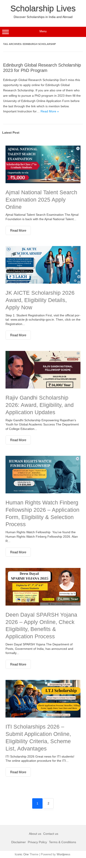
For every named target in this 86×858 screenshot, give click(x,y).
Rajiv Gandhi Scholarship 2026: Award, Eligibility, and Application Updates (40, 404)
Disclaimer (19, 842)
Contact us (50, 833)
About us (35, 833)
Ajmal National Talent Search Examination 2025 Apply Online (41, 199)
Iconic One (22, 854)
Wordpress (63, 854)
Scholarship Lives (43, 8)
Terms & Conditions (62, 842)
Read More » (50, 111)
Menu (43, 31)
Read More (18, 230)
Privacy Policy (37, 842)
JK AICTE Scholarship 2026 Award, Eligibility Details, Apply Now (40, 300)
